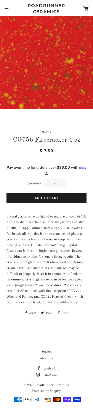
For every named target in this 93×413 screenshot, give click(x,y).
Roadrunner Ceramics (47, 8)
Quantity (34, 183)
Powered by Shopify (46, 391)
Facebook (49, 368)
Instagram (49, 375)
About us (46, 358)
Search (47, 351)
